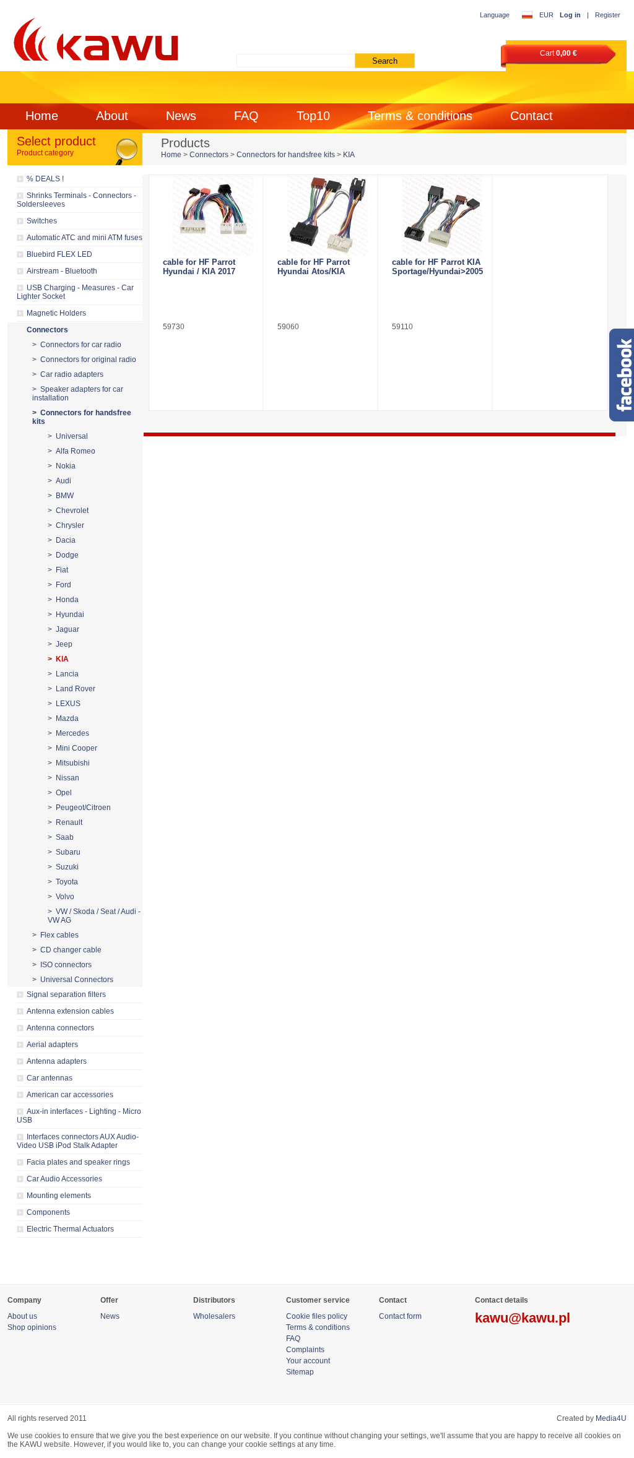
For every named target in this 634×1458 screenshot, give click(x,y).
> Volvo (61, 896)
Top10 (313, 116)
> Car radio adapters (67, 374)
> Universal (68, 436)
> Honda (63, 599)
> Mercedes (68, 733)
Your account (308, 1361)
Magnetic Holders (56, 313)
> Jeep (60, 644)
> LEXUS (64, 703)
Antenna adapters (57, 1061)
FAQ (246, 116)
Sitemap (300, 1372)
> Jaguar (63, 629)
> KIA (58, 659)
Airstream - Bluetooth (62, 271)
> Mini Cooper (72, 748)
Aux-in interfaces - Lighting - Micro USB (79, 1115)
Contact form (400, 1316)
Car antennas (49, 1078)
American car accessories (70, 1094)
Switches (42, 221)
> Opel (60, 792)
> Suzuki (63, 867)
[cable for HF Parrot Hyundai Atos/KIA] (327, 215)
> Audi (59, 481)
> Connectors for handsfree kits (81, 417)
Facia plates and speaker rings (78, 1162)
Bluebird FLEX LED (59, 254)
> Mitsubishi (69, 763)
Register (607, 15)
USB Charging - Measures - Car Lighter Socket (75, 292)
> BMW (61, 495)
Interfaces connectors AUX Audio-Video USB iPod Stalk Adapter (78, 1141)
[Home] (93, 37)
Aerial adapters (52, 1044)
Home (41, 116)
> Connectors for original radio (84, 359)
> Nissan (63, 778)
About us (22, 1316)
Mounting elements (59, 1195)
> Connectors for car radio (76, 344)
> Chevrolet (68, 510)
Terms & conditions (420, 116)
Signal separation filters (66, 994)
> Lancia (63, 674)
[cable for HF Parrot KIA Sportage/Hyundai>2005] (442, 215)
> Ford (59, 584)
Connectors (47, 330)
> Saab (61, 837)
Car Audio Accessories (64, 1179)
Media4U (611, 1418)
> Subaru (64, 852)
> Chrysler (66, 525)
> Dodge (63, 555)
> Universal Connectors (72, 979)
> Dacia (62, 540)
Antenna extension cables (70, 1011)
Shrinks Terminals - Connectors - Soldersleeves (76, 200)
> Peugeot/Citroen (79, 807)
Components (48, 1212)
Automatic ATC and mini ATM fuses (84, 237)
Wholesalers (214, 1316)
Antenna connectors (60, 1028)
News (181, 116)
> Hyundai (66, 614)
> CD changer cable (67, 950)
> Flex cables (55, 935)
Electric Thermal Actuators (70, 1229)
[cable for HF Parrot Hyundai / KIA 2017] (213, 215)
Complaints (305, 1349)
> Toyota (63, 882)
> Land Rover (71, 688)
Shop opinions (31, 1327)
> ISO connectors (62, 964)
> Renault (65, 822)
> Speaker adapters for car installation (77, 393)
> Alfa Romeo (71, 451)
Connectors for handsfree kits (286, 154)
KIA (349, 154)
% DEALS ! (45, 179)
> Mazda (63, 718)
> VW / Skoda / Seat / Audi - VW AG (94, 916)
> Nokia (62, 466)
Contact (531, 116)
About (112, 116)
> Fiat (58, 570)
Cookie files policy (316, 1316)
